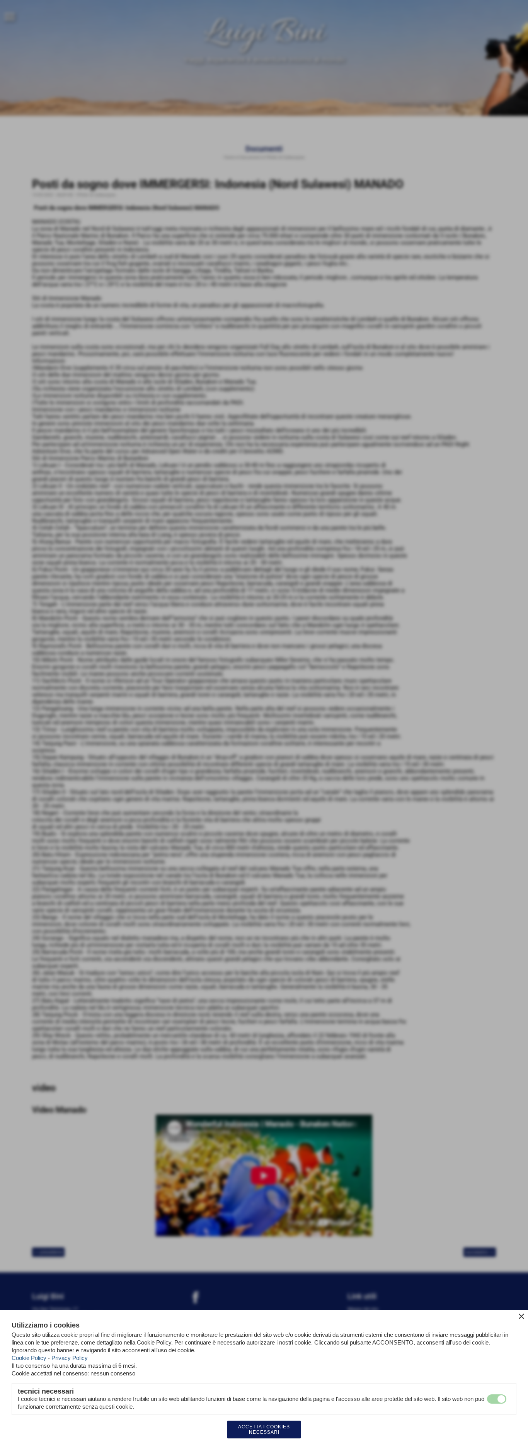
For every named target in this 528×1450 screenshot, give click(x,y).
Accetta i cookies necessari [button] (264, 1429)
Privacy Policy (69, 1358)
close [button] (521, 1316)
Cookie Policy (29, 1358)
